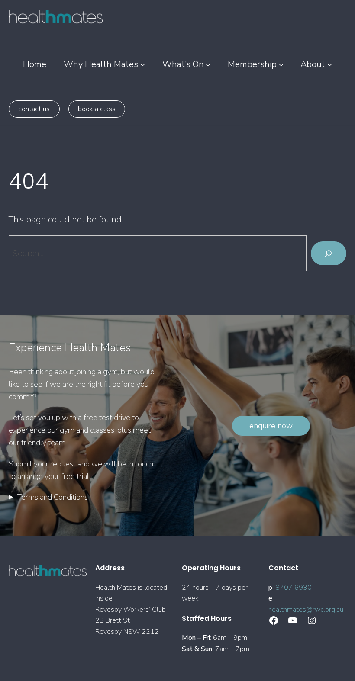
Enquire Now (271, 426)
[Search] (328, 253)
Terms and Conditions (52, 497)
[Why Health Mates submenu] (142, 64)
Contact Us (34, 109)
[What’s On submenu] (208, 64)
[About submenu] (329, 64)
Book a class (97, 109)
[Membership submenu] (281, 64)
